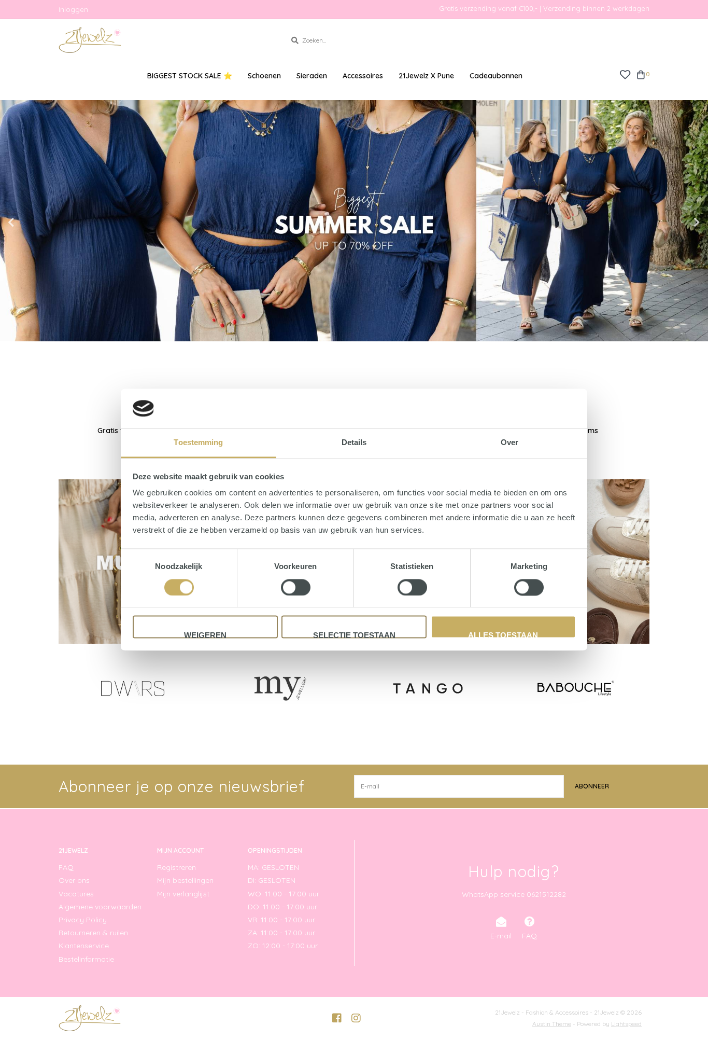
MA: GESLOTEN (273, 867)
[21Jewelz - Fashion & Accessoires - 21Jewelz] (165, 40)
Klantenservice (84, 945)
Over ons (74, 880)
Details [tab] (354, 442)
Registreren (176, 867)
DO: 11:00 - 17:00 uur (282, 906)
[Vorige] (64, 688)
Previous (34, 222)
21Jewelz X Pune (426, 75)
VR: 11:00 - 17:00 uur (281, 919)
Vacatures (76, 893)
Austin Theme (551, 1024)
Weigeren (205, 635)
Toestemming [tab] (198, 442)
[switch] (295, 587)
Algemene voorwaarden (100, 906)
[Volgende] (643, 688)
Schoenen (264, 75)
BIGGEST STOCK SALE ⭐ (189, 75)
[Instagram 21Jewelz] (356, 1018)
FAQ (66, 867)
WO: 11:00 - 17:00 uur (283, 893)
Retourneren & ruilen (93, 932)
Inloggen (73, 9)
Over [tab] (509, 442)
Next (674, 222)
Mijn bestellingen (185, 880)
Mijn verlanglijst (183, 893)
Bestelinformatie (86, 959)
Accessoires (363, 75)
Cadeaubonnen (496, 75)
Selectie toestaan (354, 635)
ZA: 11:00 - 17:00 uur (281, 932)
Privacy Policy (83, 919)
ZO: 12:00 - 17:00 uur (283, 945)
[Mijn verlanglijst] (624, 74)
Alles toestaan (503, 635)
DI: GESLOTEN (271, 880)
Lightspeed (626, 1024)
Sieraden (311, 75)
